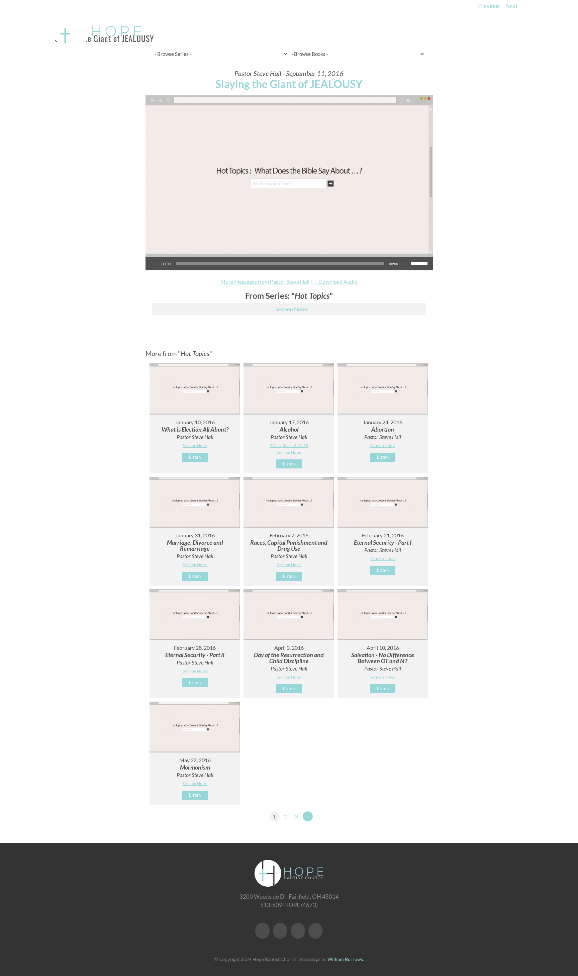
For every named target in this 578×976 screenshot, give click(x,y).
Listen (195, 457)
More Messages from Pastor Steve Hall (264, 281)
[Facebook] (262, 931)
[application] (289, 263)
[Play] (154, 263)
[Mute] (405, 263)
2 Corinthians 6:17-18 (289, 445)
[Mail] (315, 931)
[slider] (420, 263)
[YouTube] (280, 931)
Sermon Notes (291, 309)
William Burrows (345, 959)
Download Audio (338, 281)
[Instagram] (298, 931)
